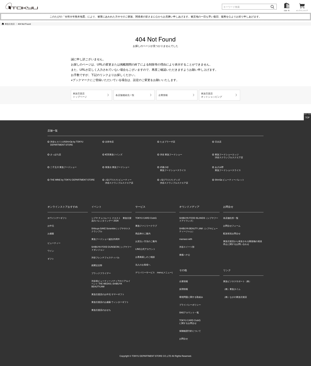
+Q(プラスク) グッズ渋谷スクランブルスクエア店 (174, 181)
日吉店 (218, 141)
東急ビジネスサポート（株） (237, 281)
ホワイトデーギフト (57, 217)
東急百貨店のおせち (101, 309)
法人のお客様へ (142, 264)
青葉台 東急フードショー (117, 167)
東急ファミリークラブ (146, 225)
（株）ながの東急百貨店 (235, 296)
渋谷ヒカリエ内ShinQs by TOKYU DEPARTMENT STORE (66, 143)
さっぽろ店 (55, 154)
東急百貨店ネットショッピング (211, 95)
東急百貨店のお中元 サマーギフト (107, 294)
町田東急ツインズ (113, 154)
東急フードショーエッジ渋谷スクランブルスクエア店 (229, 156)
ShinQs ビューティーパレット (229, 179)
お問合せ (183, 338)
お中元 (51, 225)
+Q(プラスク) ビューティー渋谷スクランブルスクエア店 (119, 181)
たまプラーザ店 (167, 141)
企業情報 (163, 95)
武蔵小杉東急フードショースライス (173, 169)
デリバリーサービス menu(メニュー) (154, 272)
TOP (307, 117)
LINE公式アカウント (145, 248)
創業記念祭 (96, 265)
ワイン (51, 250)
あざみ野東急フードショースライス (228, 169)
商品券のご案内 (142, 233)
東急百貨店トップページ (80, 95)
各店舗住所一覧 (230, 217)
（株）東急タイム (231, 289)
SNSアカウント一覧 (189, 312)
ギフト (51, 258)
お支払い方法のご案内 (146, 241)
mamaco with (185, 238)
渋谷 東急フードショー (171, 154)
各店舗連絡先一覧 (125, 95)
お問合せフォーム (231, 225)
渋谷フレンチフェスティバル (105, 257)
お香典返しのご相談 (145, 256)
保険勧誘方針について (190, 330)
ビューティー (54, 242)
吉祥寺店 (109, 141)
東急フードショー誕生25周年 (105, 238)
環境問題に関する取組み (191, 296)
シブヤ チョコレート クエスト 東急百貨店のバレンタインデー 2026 (111, 219)
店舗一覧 (287, 10)
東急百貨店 (10, 23)
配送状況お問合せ (231, 233)
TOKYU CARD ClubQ (145, 217)
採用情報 (183, 289)
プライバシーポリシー (190, 304)
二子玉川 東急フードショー (63, 167)
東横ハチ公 (184, 254)
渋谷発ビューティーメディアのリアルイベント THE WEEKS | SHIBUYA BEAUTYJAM (110, 283)
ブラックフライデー (101, 273)
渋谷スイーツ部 (186, 246)
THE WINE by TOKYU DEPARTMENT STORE (72, 179)
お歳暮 (51, 233)
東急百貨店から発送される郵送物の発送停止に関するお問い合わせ (242, 243)
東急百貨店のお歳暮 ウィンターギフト (110, 301)
